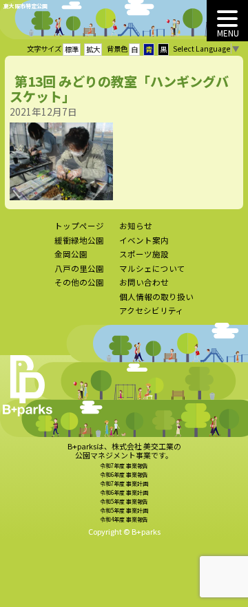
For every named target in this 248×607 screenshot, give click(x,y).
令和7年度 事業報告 (124, 465)
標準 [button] (72, 49)
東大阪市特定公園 (25, 6)
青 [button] (148, 49)
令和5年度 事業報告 (124, 501)
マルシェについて (152, 268)
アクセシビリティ (151, 310)
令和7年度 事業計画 (124, 483)
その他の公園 (79, 282)
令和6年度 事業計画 (124, 492)
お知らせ (135, 225)
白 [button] (134, 49)
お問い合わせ (144, 282)
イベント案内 (144, 240)
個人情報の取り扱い (156, 296)
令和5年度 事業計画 (124, 510)
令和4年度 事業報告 (124, 519)
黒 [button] (163, 49)
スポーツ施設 (144, 253)
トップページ (79, 225)
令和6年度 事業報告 (124, 474)
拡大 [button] (93, 49)
